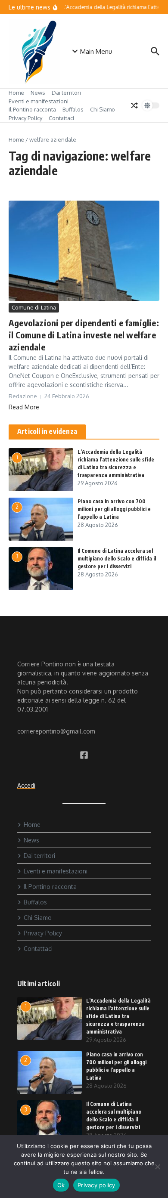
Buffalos (73, 109)
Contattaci (61, 118)
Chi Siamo (102, 109)
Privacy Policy (25, 118)
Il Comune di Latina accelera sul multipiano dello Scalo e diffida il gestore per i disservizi (117, 559)
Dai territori (66, 92)
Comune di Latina (34, 307)
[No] (157, 1166)
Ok (61, 1185)
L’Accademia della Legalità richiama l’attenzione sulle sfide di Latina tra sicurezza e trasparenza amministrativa (118, 1016)
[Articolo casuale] (134, 105)
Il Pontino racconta (32, 109)
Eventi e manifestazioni (38, 101)
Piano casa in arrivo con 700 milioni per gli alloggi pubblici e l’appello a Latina (114, 509)
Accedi (26, 785)
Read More (24, 407)
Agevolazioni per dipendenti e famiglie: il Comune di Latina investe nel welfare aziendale (84, 334)
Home (16, 92)
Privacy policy (96, 1185)
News (38, 92)
